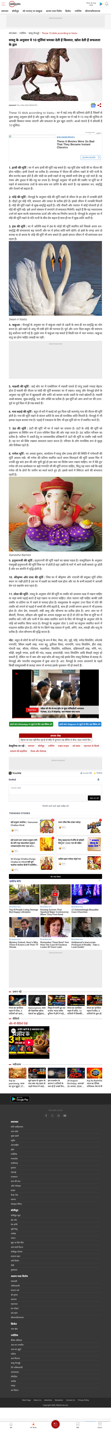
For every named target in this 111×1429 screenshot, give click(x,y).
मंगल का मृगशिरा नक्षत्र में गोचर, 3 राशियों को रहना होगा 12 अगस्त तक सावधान (17, 1010)
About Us (37, 1400)
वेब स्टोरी (14, 1224)
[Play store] (101, 4)
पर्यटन (13, 1238)
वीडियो (16, 1018)
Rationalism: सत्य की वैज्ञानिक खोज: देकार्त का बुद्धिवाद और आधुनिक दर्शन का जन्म (36, 1010)
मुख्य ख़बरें (15, 1135)
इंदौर (12, 1149)
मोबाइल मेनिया (16, 1204)
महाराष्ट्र (13, 1172)
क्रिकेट (68, 11)
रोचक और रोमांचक (38, 751)
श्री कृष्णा (14, 1294)
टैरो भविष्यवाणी (17, 1367)
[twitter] (52, 1115)
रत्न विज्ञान (14, 1390)
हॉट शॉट (14, 1220)
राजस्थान (14, 1176)
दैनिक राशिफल (16, 1340)
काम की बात (15, 1181)
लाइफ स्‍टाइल (63, 745)
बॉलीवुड (15, 11)
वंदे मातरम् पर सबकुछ (32, 11)
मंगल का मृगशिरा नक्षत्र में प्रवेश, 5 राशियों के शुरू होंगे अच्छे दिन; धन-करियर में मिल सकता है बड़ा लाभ (95, 1010)
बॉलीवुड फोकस (16, 1251)
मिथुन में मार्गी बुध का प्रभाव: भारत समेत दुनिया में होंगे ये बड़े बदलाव (56, 1010)
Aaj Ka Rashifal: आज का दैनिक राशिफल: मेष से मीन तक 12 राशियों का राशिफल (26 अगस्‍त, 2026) (95, 1083)
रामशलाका (15, 1372)
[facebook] (46, 1115)
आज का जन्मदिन (17, 1344)
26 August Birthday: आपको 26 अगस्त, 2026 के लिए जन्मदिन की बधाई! (75, 1083)
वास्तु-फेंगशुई (34, 33)
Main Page (26, 1400)
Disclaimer (59, 1400)
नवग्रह (13, 1385)
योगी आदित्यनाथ (17, 1126)
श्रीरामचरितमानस (92, 11)
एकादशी (14, 1281)
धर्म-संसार (13, 33)
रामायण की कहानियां (18, 751)
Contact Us (70, 1400)
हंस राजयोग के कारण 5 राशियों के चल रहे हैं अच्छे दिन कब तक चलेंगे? (56, 1083)
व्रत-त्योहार (15, 1308)
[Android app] (20, 1099)
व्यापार (13, 1199)
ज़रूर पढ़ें (17, 991)
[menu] (4, 4)
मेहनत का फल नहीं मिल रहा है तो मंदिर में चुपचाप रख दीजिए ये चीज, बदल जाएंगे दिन (56, 739)
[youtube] (58, 1115)
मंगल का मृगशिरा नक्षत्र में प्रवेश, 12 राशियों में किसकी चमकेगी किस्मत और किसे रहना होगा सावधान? (75, 1010)
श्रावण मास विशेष (54, 11)
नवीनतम (17, 1064)
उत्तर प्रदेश (14, 1131)
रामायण (14, 1299)
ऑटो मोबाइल (16, 1185)
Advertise (48, 1400)
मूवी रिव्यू (14, 1229)
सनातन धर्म (15, 1290)
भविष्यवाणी (15, 1285)
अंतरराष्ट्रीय (15, 1145)
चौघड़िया (14, 1376)
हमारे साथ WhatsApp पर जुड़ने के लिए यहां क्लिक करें (31, 724)
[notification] (106, 4)
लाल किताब (15, 1358)
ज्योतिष (78, 11)
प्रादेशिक (14, 1154)
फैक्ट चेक (14, 1194)
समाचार (4, 11)
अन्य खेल (14, 1328)
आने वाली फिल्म (17, 1247)
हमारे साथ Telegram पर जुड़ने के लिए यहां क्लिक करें (79, 724)
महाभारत (14, 1304)
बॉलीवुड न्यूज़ (15, 1215)
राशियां (13, 1353)
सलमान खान (15, 1256)
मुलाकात (14, 1269)
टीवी (12, 1265)
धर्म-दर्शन (14, 1313)
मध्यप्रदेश (14, 1158)
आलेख (13, 1233)
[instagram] (64, 1115)
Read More (32, 710)
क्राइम (13, 1190)
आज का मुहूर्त (16, 1349)
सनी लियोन (15, 1260)
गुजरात (13, 1167)
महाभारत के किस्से (91, 745)
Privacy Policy (83, 1400)
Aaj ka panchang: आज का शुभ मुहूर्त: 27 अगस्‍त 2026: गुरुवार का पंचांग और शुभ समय (17, 1083)
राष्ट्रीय (13, 1140)
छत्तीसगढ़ (14, 1163)
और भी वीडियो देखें (18, 1023)
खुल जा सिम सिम (17, 1242)
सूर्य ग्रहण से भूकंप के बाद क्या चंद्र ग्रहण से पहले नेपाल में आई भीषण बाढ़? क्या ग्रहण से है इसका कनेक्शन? (36, 1083)
